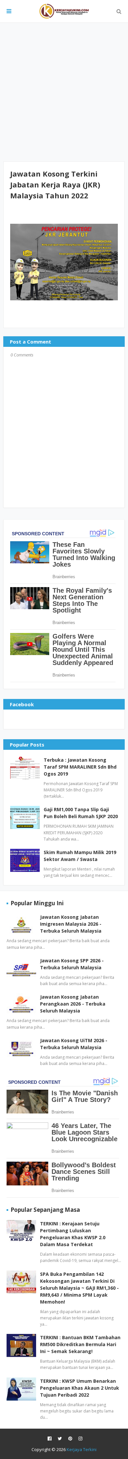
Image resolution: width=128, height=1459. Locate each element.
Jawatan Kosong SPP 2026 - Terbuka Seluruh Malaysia (72, 964)
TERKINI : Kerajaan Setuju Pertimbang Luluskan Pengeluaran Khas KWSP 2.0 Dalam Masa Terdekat (72, 1233)
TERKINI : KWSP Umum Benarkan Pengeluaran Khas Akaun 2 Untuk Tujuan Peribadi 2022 (79, 1388)
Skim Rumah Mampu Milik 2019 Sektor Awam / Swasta (80, 855)
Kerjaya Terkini (81, 1449)
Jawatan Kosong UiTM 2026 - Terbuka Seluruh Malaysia (73, 1043)
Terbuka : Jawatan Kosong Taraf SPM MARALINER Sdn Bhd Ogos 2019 (80, 767)
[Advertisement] (64, 92)
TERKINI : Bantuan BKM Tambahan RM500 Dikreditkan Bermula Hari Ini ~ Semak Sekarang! (80, 1344)
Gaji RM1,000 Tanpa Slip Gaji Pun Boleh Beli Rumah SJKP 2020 (81, 812)
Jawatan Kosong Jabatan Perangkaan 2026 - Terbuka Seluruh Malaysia (72, 1004)
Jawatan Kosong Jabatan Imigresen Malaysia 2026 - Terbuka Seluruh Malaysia (70, 924)
